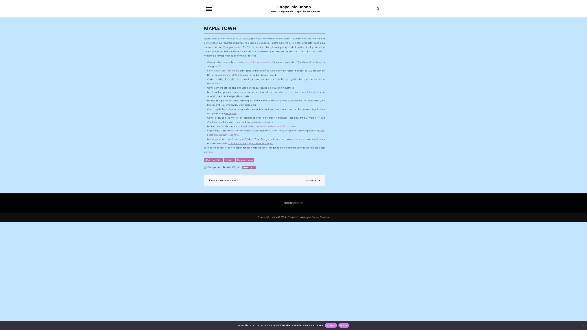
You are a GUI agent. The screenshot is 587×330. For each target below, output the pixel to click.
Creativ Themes (320, 217)
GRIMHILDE (311, 180)
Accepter (330, 325)
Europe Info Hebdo (293, 6)
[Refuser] (583, 325)
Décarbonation (213, 160)
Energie (229, 160)
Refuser (344, 325)
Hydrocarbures (245, 160)
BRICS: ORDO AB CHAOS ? (224, 180)
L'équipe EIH (213, 167)
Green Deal (249, 167)
